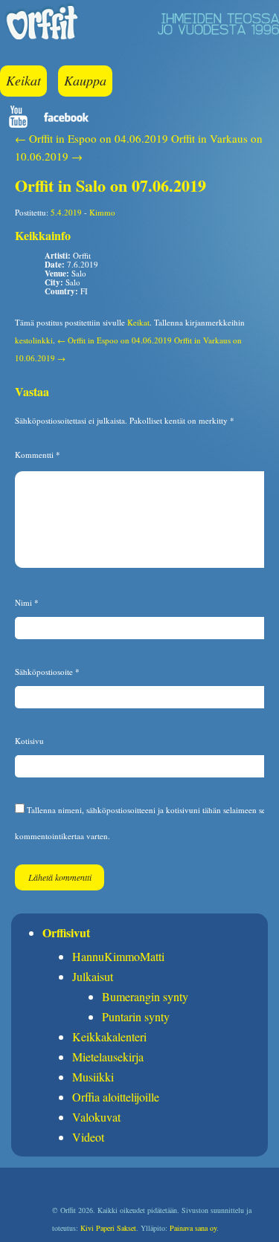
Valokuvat (96, 1117)
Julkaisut (92, 976)
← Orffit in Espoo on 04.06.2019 (91, 138)
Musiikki (93, 1076)
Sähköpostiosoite (47, 671)
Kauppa (85, 80)
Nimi (27, 602)
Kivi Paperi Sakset (108, 1228)
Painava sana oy (193, 1228)
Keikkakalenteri (109, 1036)
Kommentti (37, 454)
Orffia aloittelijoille (115, 1096)
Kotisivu (29, 740)
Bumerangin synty (145, 996)
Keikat (23, 80)
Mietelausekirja (108, 1056)
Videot (88, 1137)
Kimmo (102, 212)
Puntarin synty (136, 1016)
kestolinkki (34, 340)
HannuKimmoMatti (118, 956)
